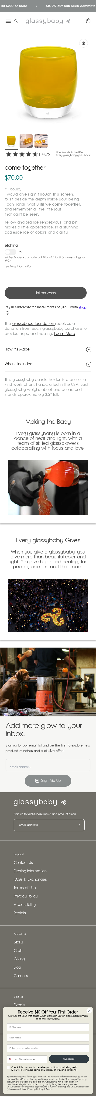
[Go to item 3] (41, 142)
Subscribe (69, 1059)
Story (18, 942)
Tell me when (46, 293)
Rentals (20, 913)
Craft (18, 951)
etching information (19, 266)
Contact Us (23, 863)
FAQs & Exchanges (30, 879)
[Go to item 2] (26, 142)
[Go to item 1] (11, 142)
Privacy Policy (26, 896)
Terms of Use (25, 888)
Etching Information (30, 871)
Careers (21, 976)
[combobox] (12, 1059)
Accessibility (25, 905)
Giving (19, 959)
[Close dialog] (89, 1010)
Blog (17, 967)
